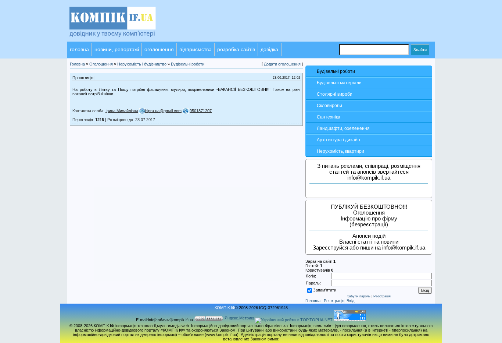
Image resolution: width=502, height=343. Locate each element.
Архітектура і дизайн (338, 139)
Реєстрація (382, 296)
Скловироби (329, 105)
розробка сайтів (236, 49)
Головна (312, 300)
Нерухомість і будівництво (141, 64)
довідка (269, 49)
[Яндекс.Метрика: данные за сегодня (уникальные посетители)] (239, 318)
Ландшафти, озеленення (343, 128)
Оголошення (101, 64)
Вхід (350, 300)
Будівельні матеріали (339, 82)
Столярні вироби (334, 94)
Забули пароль (358, 296)
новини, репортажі (116, 49)
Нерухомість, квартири (340, 151)
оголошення (159, 49)
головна (79, 49)
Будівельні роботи (336, 71)
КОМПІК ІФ (225, 307)
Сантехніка (328, 117)
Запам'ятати (324, 290)
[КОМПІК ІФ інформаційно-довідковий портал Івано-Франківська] (122, 40)
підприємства (195, 49)
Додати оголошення (282, 64)
